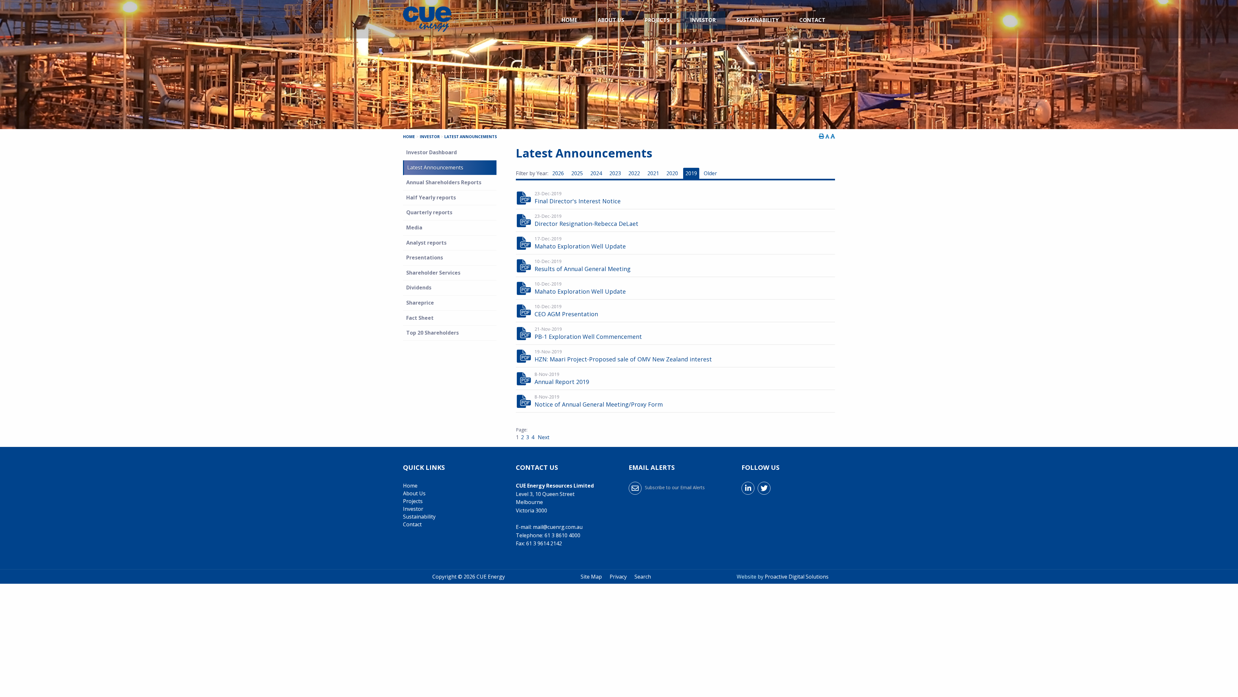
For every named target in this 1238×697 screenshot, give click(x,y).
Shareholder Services (433, 272)
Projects (657, 20)
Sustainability (757, 20)
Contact (812, 20)
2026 (558, 173)
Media (414, 227)
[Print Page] (821, 136)
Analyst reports (426, 242)
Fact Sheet (420, 317)
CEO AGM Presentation (566, 314)
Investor (703, 20)
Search (642, 576)
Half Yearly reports (431, 197)
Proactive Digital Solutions (797, 576)
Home (569, 20)
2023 (615, 173)
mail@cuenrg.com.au (558, 526)
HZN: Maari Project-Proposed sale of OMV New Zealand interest (623, 359)
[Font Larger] (832, 136)
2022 (634, 173)
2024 (596, 173)
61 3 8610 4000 (562, 535)
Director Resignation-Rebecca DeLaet (586, 223)
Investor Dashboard (431, 152)
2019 (691, 173)
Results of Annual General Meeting (583, 269)
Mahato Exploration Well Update (580, 246)
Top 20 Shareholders (432, 332)
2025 (577, 173)
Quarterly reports (429, 212)
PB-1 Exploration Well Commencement (588, 336)
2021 (653, 173)
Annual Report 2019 (562, 382)
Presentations (424, 257)
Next (542, 437)
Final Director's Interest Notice (578, 201)
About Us (611, 20)
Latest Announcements (435, 167)
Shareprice (420, 302)
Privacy (618, 576)
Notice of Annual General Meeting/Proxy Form (599, 404)
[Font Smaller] (827, 136)
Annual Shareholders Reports (443, 182)
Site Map (591, 576)
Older (710, 173)
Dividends (418, 287)
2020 (672, 173)
